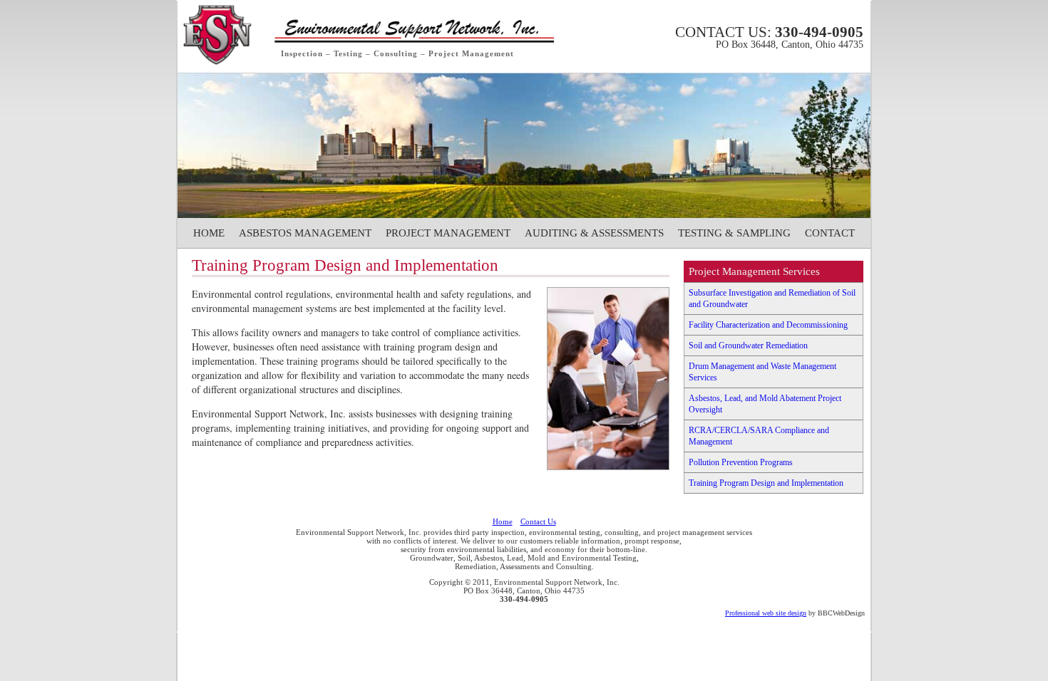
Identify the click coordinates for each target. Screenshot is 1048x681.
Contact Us (538, 521)
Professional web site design (765, 613)
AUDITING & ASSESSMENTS (594, 233)
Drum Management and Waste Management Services (762, 372)
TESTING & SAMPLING (734, 233)
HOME (209, 233)
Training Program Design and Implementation (766, 483)
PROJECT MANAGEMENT (448, 233)
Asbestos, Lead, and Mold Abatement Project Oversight (765, 404)
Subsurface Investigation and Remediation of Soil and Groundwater (772, 298)
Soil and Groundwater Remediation (748, 345)
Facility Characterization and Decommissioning (768, 325)
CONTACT (830, 233)
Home (503, 521)
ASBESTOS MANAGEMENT (305, 233)
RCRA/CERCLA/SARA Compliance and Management (759, 436)
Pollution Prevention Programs (741, 462)
